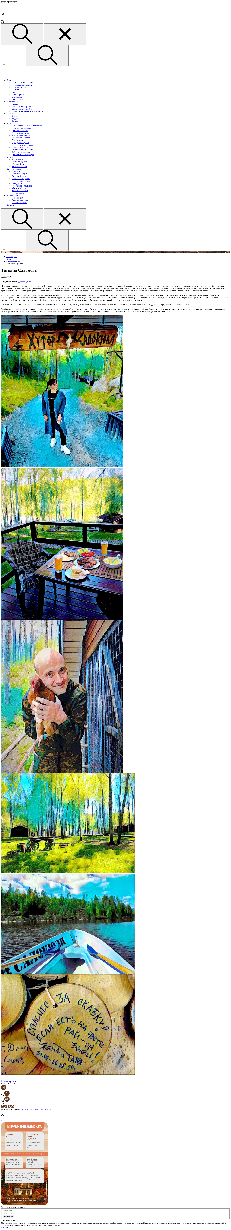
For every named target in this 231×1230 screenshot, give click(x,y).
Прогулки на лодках (21, 181)
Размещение (12, 102)
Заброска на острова (21, 152)
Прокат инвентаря (20, 147)
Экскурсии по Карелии (22, 150)
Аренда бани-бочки (21, 135)
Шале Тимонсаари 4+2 (22, 106)
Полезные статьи (19, 202)
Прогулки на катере (21, 138)
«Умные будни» (19, 164)
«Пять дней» (17, 159)
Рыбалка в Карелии (21, 178)
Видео (15, 118)
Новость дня (17, 198)
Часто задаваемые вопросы (24, 82)
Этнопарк (16, 171)
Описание (16, 90)
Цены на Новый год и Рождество (27, 126)
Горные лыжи (18, 193)
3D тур (15, 121)
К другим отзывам (9, 1081)
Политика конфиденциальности (36, 1109)
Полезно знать (13, 195)
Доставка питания (20, 130)
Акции (9, 157)
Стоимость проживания (23, 128)
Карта (14, 92)
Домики (15, 104)
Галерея (10, 114)
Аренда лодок (18, 140)
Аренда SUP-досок (20, 142)
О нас (9, 80)
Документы (17, 97)
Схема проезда (18, 94)
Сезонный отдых (19, 174)
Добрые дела (17, 99)
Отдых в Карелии (14, 169)
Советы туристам (20, 200)
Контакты (10, 205)
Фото (14, 116)
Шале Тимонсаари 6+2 (22, 109)
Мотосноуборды (19, 188)
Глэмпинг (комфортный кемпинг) (27, 111)
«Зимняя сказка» (19, 166)
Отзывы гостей (19, 87)
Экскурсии (17, 183)
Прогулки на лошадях (22, 186)
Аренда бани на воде (21, 133)
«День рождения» (20, 162)
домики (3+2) (24, 281)
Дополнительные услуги (23, 154)
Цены (9, 123)
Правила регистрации (22, 85)
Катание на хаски (20, 190)
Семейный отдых (20, 176)
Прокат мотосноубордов (23, 145)
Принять (5, 1228)
